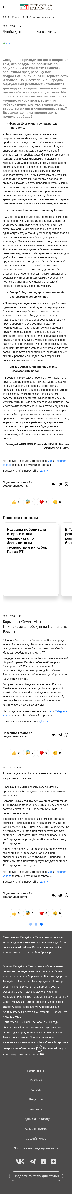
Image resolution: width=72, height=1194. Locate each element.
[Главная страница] (36, 7)
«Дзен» (43, 470)
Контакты (36, 1109)
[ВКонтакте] (54, 484)
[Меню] (67, 7)
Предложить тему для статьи (36, 1176)
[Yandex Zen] (53, 1162)
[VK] (20, 1162)
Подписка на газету (36, 1119)
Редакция (36, 1099)
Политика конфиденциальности (36, 1148)
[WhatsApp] (66, 484)
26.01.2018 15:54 (12, 26)
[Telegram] (60, 484)
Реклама (36, 1079)
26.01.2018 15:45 (12, 616)
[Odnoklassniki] (43, 1162)
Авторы (36, 1089)
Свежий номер (36, 1138)
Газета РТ (36, 1071)
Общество (16, 17)
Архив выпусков (36, 1128)
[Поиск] (4, 7)
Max (49, 460)
